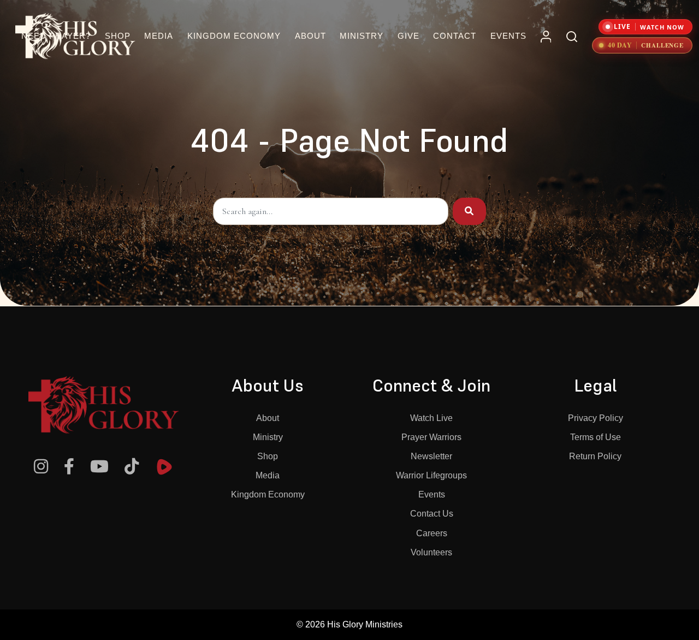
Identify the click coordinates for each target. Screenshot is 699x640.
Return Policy (595, 456)
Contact (454, 35)
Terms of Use (595, 437)
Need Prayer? (56, 35)
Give (408, 35)
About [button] (310, 35)
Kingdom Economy (268, 494)
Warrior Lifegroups (431, 475)
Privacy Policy (595, 418)
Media (268, 475)
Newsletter (431, 456)
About (267, 418)
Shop (118, 35)
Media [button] (158, 35)
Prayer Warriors (431, 437)
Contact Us (431, 513)
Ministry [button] (361, 35)
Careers (431, 533)
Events (508, 35)
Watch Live (431, 418)
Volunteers (431, 552)
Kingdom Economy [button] (234, 35)
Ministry (268, 437)
